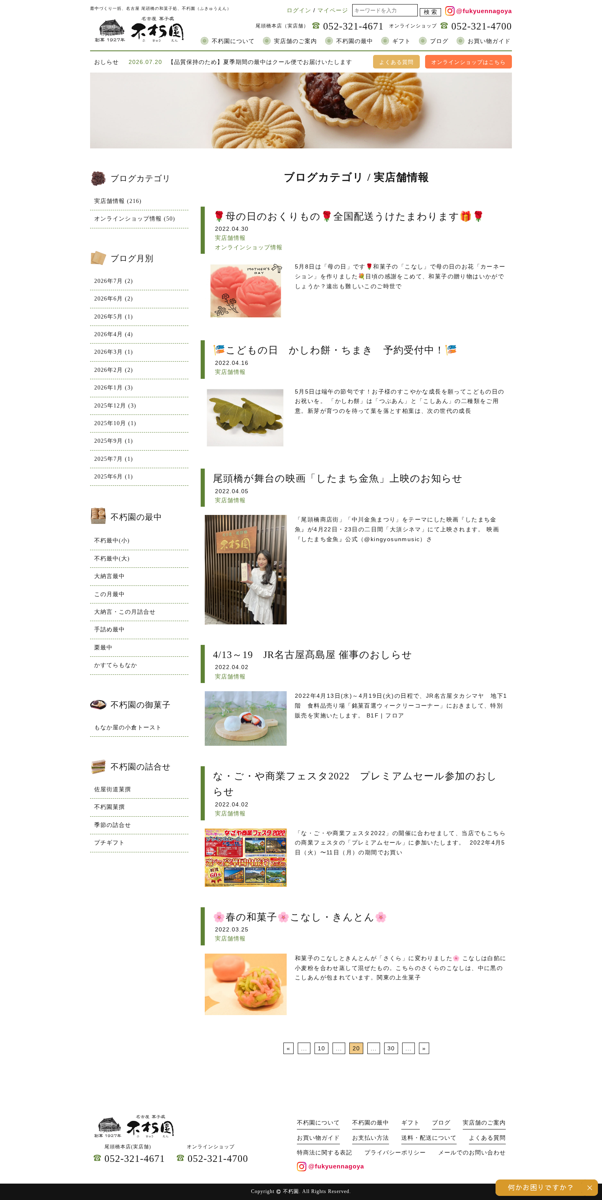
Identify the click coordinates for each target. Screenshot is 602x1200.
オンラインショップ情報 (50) (134, 219)
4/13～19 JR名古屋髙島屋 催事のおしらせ (312, 654)
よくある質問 (396, 62)
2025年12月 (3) (115, 406)
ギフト (401, 41)
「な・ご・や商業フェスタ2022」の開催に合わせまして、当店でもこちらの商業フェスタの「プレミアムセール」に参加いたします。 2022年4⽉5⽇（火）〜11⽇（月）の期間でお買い (400, 843)
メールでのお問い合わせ (472, 1153)
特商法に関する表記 (324, 1153)
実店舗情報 (230, 238)
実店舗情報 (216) (118, 201)
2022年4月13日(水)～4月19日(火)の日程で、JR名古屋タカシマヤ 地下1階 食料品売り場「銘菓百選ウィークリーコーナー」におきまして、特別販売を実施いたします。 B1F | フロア (401, 705)
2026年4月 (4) (113, 334)
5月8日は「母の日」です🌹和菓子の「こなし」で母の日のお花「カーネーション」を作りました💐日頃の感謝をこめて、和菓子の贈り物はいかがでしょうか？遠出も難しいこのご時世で (400, 276)
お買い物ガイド (489, 41)
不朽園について (233, 41)
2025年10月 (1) (115, 423)
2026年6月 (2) (113, 299)
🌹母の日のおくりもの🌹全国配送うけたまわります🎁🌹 (349, 216)
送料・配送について (429, 1138)
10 (321, 1048)
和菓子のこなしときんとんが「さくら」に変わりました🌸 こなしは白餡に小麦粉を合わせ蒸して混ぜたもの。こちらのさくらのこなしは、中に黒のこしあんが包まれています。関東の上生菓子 (401, 968)
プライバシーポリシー (395, 1153)
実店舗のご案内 (295, 41)
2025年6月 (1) (113, 477)
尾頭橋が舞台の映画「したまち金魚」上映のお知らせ (338, 478)
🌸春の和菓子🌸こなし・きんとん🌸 (300, 917)
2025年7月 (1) (113, 459)
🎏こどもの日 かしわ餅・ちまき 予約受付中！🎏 (335, 350)
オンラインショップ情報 (249, 247)
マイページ (332, 10)
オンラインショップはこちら (468, 62)
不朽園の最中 (354, 41)
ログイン (299, 10)
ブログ (439, 41)
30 (391, 1048)
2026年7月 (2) (113, 281)
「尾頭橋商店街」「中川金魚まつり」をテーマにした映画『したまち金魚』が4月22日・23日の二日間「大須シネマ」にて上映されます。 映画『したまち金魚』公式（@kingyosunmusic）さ (397, 529)
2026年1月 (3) (113, 388)
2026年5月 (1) (113, 317)
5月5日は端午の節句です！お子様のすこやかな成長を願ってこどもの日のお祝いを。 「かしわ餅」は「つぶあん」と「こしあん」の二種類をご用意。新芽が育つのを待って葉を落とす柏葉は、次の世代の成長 (400, 401)
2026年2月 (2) (113, 370)
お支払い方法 (370, 1138)
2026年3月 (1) (113, 352)
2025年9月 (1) (113, 441)
